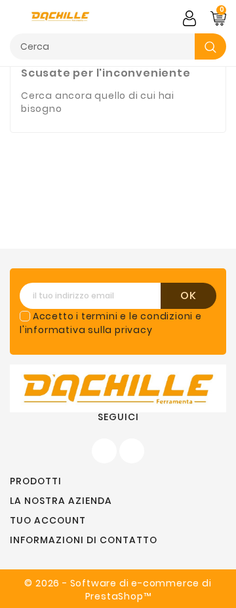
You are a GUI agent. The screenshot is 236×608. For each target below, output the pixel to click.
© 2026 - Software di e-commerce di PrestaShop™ (117, 590)
